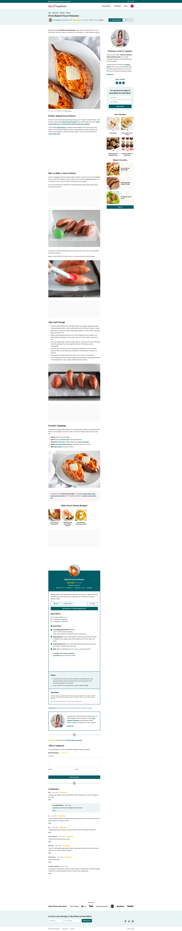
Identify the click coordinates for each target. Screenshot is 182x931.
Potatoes (68, 12)
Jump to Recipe (116, 20)
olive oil (64, 619)
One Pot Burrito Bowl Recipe (125, 169)
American (58, 708)
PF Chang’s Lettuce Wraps (126, 197)
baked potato (61, 127)
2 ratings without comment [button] (73, 740)
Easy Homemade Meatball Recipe (113, 154)
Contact (72, 928)
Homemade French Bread (127, 133)
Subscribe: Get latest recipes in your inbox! (60, 1)
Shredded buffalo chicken (64, 444)
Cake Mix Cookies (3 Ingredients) (127, 154)
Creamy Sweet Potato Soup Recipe (81, 523)
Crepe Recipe (113, 133)
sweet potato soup (54, 134)
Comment (51, 756)
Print (57, 603)
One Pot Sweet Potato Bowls (54, 523)
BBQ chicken (58, 447)
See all (120, 207)
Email (77, 769)
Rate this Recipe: (53, 753)
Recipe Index (106, 6)
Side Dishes (62, 12)
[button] (67, 583)
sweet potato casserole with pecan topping (76, 124)
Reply (49, 799)
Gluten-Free (64, 708)
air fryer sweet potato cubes (86, 494)
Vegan (79, 708)
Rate (93, 603)
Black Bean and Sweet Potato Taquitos (67, 524)
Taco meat (61, 442)
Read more (70, 726)
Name (50, 769)
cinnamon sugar (65, 439)
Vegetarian (89, 708)
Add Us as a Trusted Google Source (75, 608)
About (126, 6)
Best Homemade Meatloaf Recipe (125, 183)
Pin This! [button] (69, 603)
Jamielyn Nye (58, 20)
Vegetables (84, 708)
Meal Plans (117, 6)
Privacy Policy (65, 928)
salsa (79, 442)
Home (49, 12)
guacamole (85, 442)
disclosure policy (68, 110)
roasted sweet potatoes (57, 496)
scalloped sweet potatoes (69, 122)
